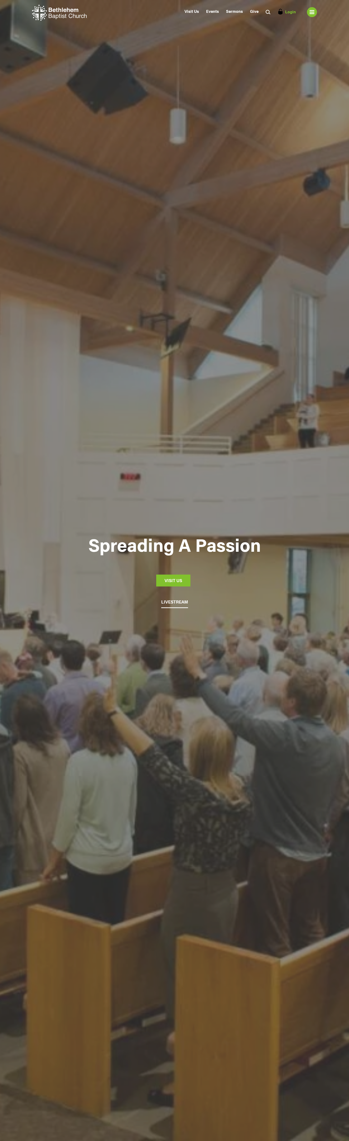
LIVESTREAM (174, 602)
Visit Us (191, 11)
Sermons (234, 11)
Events (212, 11)
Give (254, 11)
